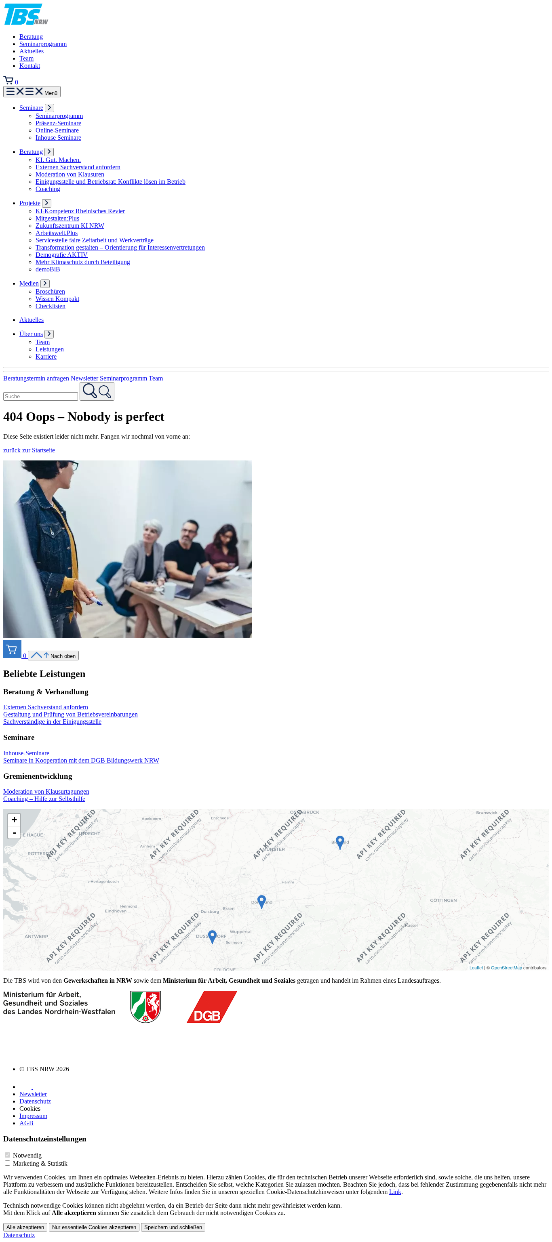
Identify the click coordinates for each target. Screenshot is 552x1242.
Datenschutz (35, 1101)
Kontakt (29, 65)
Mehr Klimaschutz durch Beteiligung (83, 261)
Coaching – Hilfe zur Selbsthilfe (44, 798)
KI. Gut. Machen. (58, 159)
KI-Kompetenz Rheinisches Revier (80, 211)
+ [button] (14, 820)
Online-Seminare (57, 130)
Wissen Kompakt (57, 298)
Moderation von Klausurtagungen (46, 791)
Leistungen (50, 349)
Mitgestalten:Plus (57, 218)
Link (395, 1191)
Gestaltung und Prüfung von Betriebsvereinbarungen (70, 714)
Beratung (31, 36)
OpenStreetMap (506, 967)
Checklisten (50, 306)
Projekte (29, 203)
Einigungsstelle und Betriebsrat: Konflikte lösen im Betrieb (110, 181)
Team (26, 58)
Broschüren (50, 291)
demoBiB (48, 269)
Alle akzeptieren (25, 1227)
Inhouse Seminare (58, 137)
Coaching (48, 188)
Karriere (46, 356)
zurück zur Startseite (29, 450)
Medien (29, 283)
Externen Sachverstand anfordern (78, 167)
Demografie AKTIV (62, 254)
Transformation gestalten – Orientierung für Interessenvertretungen (120, 247)
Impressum (33, 1115)
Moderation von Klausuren (70, 174)
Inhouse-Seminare (26, 753)
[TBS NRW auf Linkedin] (26, 1086)
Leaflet (476, 967)
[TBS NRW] (26, 22)
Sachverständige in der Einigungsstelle (52, 721)
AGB (26, 1123)
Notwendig (27, 1155)
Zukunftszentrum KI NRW (70, 225)
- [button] (14, 832)
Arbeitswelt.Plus (57, 232)
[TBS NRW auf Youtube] (41, 1086)
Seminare (31, 107)
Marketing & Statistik (40, 1163)
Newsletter (84, 378)
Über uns (31, 333)
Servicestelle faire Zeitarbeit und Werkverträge (95, 240)
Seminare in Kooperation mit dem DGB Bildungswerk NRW (81, 760)
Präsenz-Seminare (58, 123)
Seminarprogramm (43, 43)
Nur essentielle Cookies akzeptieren (94, 1227)
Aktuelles (31, 51)
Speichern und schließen (173, 1227)
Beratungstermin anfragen (36, 378)
